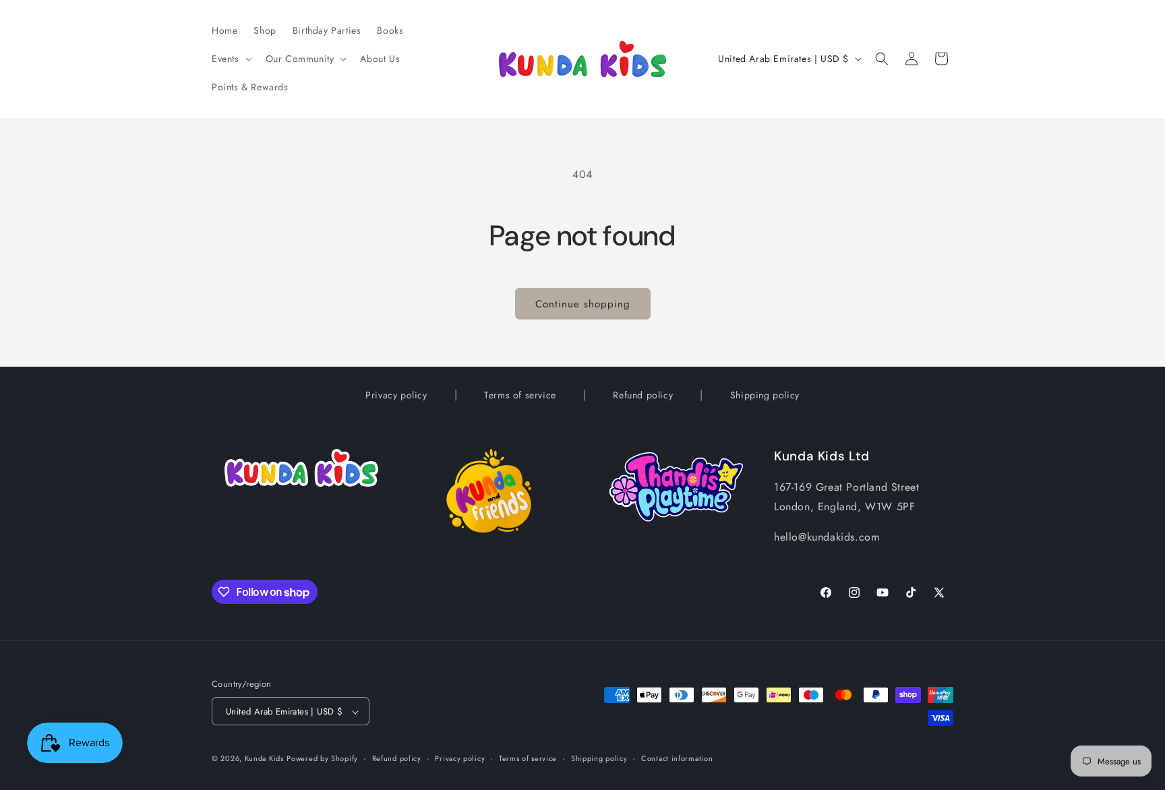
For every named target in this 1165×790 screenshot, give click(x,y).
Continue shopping (582, 304)
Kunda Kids (264, 759)
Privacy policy (396, 395)
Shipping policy (765, 395)
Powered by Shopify (322, 759)
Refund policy (643, 395)
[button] (231, 58)
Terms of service (520, 395)
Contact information (677, 758)
